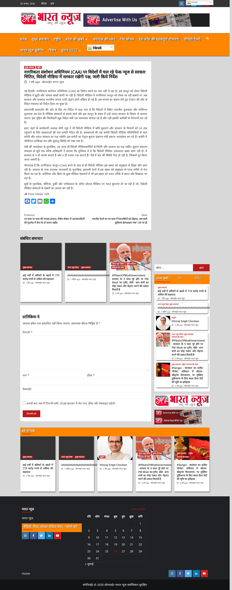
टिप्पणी (28, 332)
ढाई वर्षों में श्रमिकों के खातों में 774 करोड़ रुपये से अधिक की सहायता (41, 277)
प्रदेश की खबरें (75, 39)
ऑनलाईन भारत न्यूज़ (53, 82)
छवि (52, 3)
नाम (26, 375)
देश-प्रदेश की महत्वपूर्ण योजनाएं (159, 39)
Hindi (96, 47)
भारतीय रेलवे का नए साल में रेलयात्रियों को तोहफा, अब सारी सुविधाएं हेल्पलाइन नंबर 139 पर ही (119, 218)
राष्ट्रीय (57, 39)
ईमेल (91, 375)
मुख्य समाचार (40, 39)
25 (106, 551)
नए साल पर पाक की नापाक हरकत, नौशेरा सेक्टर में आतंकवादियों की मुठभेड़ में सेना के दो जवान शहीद (54, 218)
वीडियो (44, 3)
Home (26, 573)
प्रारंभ (23, 39)
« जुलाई (89, 564)
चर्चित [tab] (197, 278)
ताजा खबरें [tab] (162, 278)
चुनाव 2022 (69, 50)
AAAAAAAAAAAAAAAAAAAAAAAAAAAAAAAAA (93, 275)
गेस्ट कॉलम (127, 39)
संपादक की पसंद (104, 39)
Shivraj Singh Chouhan (185, 321)
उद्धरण (174, 318)
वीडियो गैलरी (192, 39)
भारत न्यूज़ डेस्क (73, 267)
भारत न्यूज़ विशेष (118, 263)
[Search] (208, 38)
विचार (52, 50)
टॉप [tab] (180, 278)
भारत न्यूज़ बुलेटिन (32, 50)
